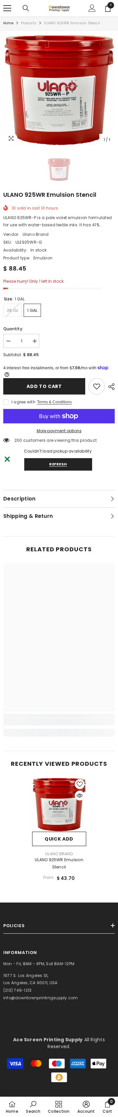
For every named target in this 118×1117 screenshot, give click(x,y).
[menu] (7, 8)
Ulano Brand (36, 234)
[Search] (26, 8)
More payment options (59, 431)
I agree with (23, 402)
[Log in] (92, 8)
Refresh (58, 464)
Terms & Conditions (54, 402)
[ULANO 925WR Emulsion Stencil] (59, 805)
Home (8, 23)
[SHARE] (110, 387)
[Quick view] (80, 796)
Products (29, 23)
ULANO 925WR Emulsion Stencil (59, 863)
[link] (96, 386)
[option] (59, 90)
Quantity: (13, 329)
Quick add (59, 839)
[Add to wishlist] (80, 784)
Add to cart (44, 386)
